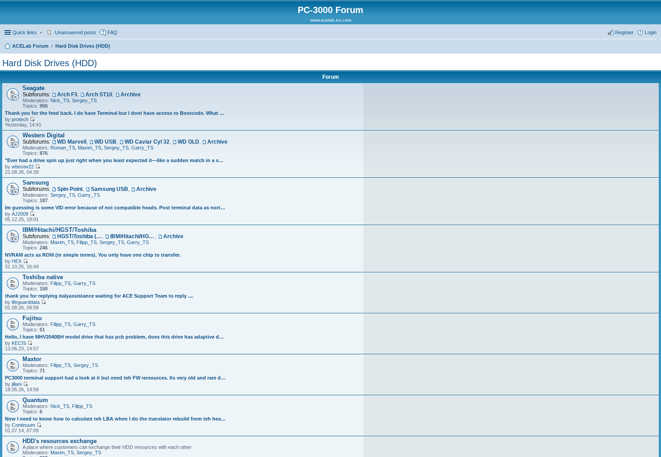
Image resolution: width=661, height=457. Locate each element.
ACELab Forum (30, 46)
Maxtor (31, 359)
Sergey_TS (84, 100)
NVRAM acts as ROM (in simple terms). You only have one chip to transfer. (92, 255)
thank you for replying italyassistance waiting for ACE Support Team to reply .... (99, 296)
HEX (17, 261)
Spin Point (70, 189)
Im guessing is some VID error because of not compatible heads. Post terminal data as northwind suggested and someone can (115, 207)
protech (20, 119)
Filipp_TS (86, 242)
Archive (131, 94)
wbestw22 (23, 166)
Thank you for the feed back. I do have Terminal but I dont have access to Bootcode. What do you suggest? (115, 113)
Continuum (23, 425)
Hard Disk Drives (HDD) (82, 46)
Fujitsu (32, 318)
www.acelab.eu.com (330, 20)
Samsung (35, 182)
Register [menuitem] (624, 32)
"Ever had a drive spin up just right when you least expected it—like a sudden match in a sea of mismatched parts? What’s (115, 160)
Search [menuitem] (653, 46)
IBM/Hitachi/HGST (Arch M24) (132, 236)
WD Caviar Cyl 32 (147, 142)
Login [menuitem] (651, 32)
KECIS (19, 343)
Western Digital (43, 135)
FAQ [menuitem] (112, 32)
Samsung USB (109, 189)
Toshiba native (42, 277)
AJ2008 (20, 214)
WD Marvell (71, 142)
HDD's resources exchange (59, 441)
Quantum (35, 400)
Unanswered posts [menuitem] (75, 32)
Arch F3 (67, 94)
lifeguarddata (26, 302)
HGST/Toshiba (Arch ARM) (79, 236)
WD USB (105, 142)
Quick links (25, 32)
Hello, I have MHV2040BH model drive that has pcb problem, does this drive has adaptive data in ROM (115, 336)
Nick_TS (59, 100)
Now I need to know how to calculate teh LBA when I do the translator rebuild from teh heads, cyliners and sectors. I (115, 418)
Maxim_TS (89, 147)
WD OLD (188, 142)
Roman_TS (62, 147)
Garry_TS (142, 147)
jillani (17, 384)
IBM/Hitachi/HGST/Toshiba (59, 229)
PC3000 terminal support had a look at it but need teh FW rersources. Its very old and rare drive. (115, 377)
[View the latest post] (32, 119)
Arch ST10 (98, 94)
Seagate (33, 88)
